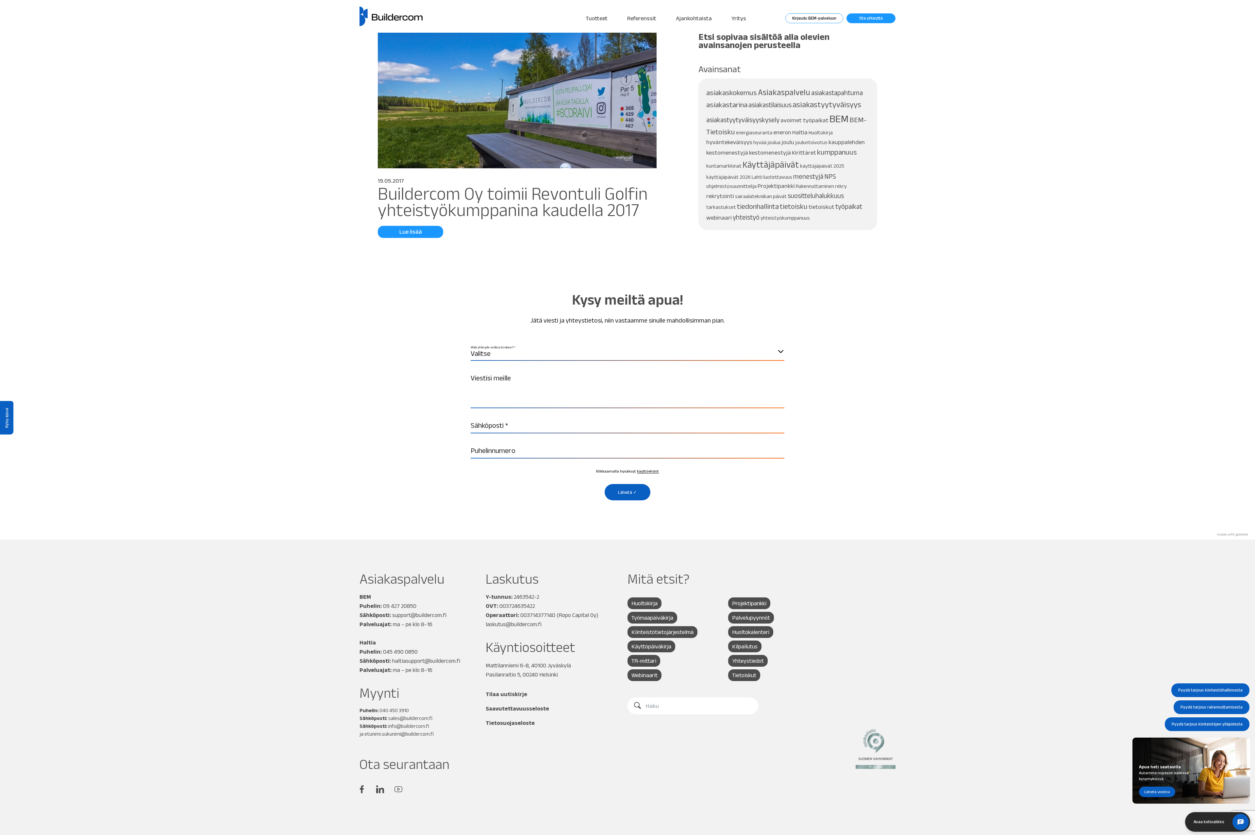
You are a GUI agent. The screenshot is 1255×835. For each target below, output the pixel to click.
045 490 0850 (400, 651)
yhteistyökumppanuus (785, 218)
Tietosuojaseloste (510, 723)
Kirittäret (804, 152)
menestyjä (808, 176)
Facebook (362, 789)
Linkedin (380, 789)
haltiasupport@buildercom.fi (426, 661)
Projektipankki (776, 185)
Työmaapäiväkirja (652, 617)
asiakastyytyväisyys (827, 104)
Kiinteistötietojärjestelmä (662, 632)
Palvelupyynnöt (751, 617)
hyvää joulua (766, 142)
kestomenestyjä (770, 152)
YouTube (398, 789)
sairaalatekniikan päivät (761, 196)
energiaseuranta (754, 132)
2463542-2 (526, 596)
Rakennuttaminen (815, 186)
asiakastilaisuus (770, 105)
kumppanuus (837, 152)
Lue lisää (410, 231)
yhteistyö (746, 217)
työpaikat (848, 206)
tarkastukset (721, 207)
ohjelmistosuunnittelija (731, 186)
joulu (787, 142)
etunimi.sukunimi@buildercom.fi (399, 734)
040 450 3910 (394, 710)
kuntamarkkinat (724, 166)
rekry (841, 186)
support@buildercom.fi (419, 615)
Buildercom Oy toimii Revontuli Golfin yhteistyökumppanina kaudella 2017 (513, 201)
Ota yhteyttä (871, 18)
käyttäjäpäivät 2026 (728, 177)
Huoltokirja (821, 132)
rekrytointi (720, 195)
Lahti (757, 177)
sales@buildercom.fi (410, 718)
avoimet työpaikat (804, 120)
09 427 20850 (399, 606)
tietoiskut (821, 206)
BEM (838, 118)
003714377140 (537, 615)
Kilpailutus (745, 646)
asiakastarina (726, 105)
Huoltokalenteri (750, 632)
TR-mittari (643, 661)
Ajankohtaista (694, 18)
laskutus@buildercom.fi (514, 624)
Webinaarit (644, 675)
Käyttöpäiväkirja (651, 646)
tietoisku (794, 206)
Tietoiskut (744, 675)
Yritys (738, 18)
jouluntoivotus (811, 142)
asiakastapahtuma (837, 92)
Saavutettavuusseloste (517, 708)
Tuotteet (597, 18)
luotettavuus (777, 177)
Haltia (800, 132)
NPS (830, 176)
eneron (782, 132)
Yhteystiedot (748, 661)
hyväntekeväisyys (729, 142)
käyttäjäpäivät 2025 (822, 166)
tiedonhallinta (758, 206)
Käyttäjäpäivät (771, 164)
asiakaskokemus (731, 93)
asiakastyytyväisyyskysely (742, 120)
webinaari (719, 217)
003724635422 (517, 606)
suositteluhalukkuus (816, 195)
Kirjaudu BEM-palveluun (814, 18)
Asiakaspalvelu (784, 92)
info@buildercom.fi (408, 726)
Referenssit (641, 18)
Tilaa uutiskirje (506, 694)
